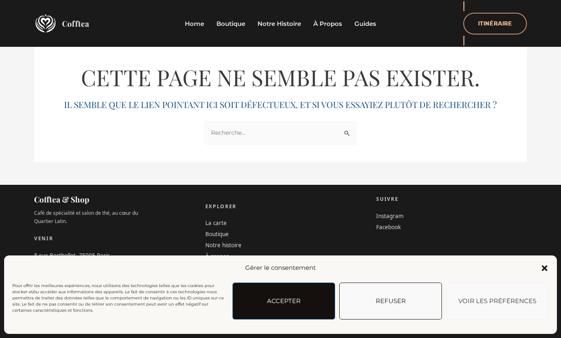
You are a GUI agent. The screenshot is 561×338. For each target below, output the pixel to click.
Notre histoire (279, 24)
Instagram (390, 216)
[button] (544, 268)
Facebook (388, 227)
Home (194, 24)
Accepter (284, 301)
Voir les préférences (497, 301)
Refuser (391, 301)
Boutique (230, 24)
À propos (327, 24)
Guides (365, 24)
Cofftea (75, 23)
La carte (216, 223)
